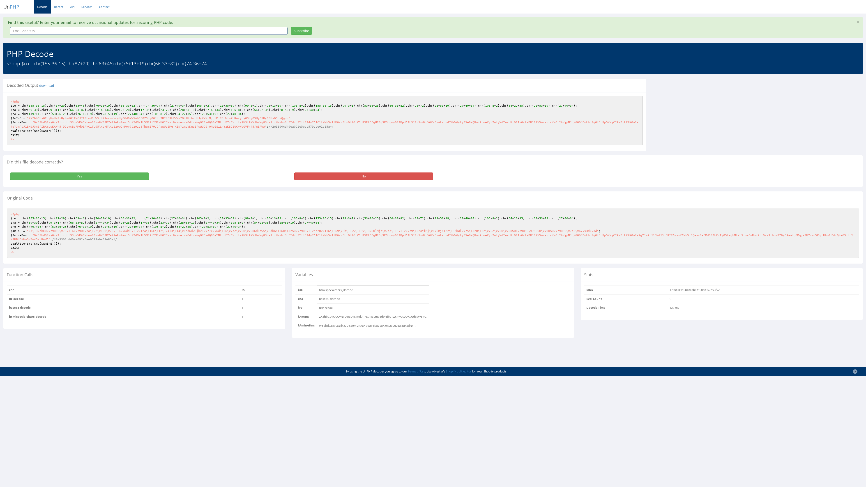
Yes (79, 176)
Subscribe (301, 31)
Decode (42, 7)
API (72, 7)
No (364, 176)
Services (86, 7)
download (46, 86)
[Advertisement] (691, 110)
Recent (58, 7)
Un (11, 7)
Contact (104, 7)
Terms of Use (416, 371)
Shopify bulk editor (458, 371)
